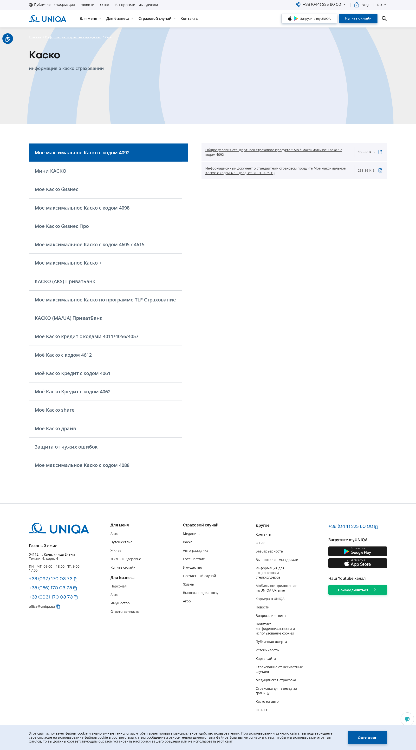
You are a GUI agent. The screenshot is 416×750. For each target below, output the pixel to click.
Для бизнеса (122, 577)
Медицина (192, 533)
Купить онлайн (123, 567)
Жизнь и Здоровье (125, 559)
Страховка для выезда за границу (276, 690)
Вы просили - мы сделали (136, 5)
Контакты (264, 534)
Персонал (118, 586)
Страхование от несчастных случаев (279, 669)
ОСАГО (261, 710)
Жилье (115, 550)
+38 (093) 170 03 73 (51, 597)
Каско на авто (267, 701)
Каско (187, 542)
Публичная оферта (271, 641)
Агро (187, 601)
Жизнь (188, 584)
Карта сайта (266, 658)
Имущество (120, 603)
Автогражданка (195, 550)
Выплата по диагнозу (200, 592)
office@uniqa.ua (42, 606)
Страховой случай (201, 525)
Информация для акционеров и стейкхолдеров (270, 573)
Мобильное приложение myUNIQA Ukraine (276, 588)
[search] (384, 18)
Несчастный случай (199, 575)
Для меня (119, 525)
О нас (105, 5)
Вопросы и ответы (271, 615)
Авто (114, 533)
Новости (87, 5)
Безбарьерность (269, 551)
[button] (344, 4)
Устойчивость (267, 650)
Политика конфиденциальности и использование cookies (275, 628)
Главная (35, 37)
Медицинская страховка (276, 680)
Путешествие (121, 542)
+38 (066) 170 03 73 (50, 588)
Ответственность (124, 611)
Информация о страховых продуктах (73, 37)
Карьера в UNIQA (270, 598)
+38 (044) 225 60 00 (350, 526)
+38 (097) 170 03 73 (50, 578)
